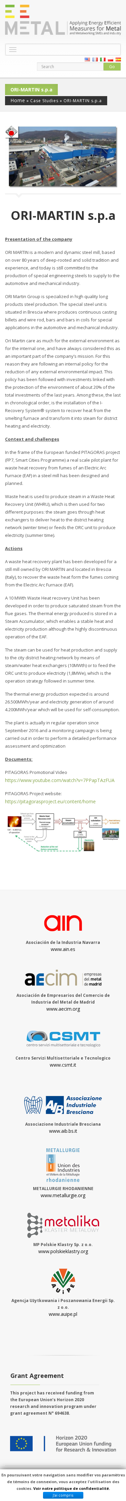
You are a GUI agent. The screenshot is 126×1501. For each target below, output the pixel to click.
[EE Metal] (63, 20)
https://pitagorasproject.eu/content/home (50, 801)
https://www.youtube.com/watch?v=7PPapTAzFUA (60, 780)
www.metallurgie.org (63, 1195)
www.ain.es (63, 949)
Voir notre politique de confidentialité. (71, 1488)
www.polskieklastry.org (63, 1251)
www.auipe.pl (63, 1314)
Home (17, 100)
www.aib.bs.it (63, 1131)
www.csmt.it (63, 1065)
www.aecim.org (63, 1009)
